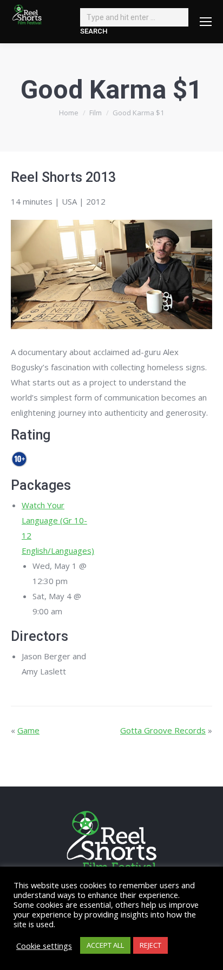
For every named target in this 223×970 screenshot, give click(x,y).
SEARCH (93, 31)
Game (28, 730)
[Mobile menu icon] (205, 21)
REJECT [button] (150, 945)
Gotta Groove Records (163, 730)
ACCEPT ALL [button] (105, 945)
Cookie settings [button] (44, 946)
